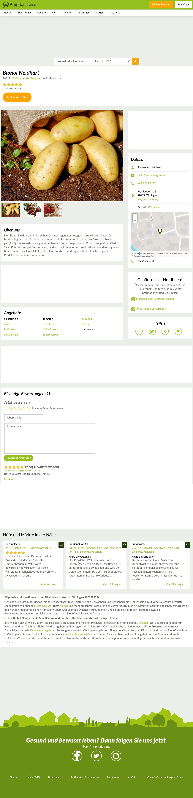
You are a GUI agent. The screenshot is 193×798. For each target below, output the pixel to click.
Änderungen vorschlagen (151, 309)
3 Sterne (18, 409)
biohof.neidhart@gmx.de (151, 175)
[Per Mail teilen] (178, 331)
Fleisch (7, 12)
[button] (160, 231)
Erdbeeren (10, 329)
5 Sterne (27, 409)
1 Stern (9, 409)
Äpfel (7, 324)
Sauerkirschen (51, 334)
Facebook (77, 756)
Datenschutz (55, 777)
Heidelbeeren (50, 329)
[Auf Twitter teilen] (152, 331)
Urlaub (67, 12)
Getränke (115, 12)
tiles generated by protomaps (176, 253)
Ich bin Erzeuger (161, 4)
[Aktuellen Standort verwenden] (129, 61)
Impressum (113, 777)
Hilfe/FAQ (34, 777)
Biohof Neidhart (21, 73)
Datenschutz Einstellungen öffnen (164, 777)
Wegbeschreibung (148, 199)
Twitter (96, 756)
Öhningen (16, 78)
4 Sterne (23, 409)
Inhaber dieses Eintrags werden (155, 299)
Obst (54, 12)
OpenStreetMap (148, 256)
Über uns (15, 777)
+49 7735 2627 (146, 183)
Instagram (116, 756)
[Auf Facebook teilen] (139, 331)
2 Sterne (14, 409)
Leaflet (136, 253)
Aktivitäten (84, 12)
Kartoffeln (87, 319)
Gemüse (41, 12)
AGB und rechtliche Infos (85, 777)
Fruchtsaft (48, 324)
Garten (100, 12)
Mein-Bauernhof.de (79, 634)
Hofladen (142, 623)
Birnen (85, 324)
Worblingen (31, 78)
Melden (8, 479)
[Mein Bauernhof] (24, 5)
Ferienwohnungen (40, 630)
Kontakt (132, 777)
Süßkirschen (11, 334)
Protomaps (136, 256)
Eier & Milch (24, 12)
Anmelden (183, 4)
